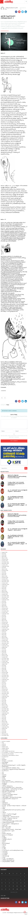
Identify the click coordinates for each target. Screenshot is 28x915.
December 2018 (5, 658)
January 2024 (5, 578)
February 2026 (5, 559)
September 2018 (5, 662)
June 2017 (4, 683)
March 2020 (4, 637)
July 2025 (4, 567)
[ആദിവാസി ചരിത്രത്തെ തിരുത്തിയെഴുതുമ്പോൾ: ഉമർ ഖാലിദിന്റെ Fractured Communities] (2, 477)
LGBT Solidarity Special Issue (8, 751)
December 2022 (5, 595)
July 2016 (4, 699)
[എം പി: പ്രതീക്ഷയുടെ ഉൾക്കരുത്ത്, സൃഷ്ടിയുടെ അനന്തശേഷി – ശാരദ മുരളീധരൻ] (2, 498)
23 (24, 886)
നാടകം (3, 800)
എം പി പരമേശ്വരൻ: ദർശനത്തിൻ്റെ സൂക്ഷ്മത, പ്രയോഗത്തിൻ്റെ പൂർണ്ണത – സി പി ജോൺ (17, 505)
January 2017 (4, 690)
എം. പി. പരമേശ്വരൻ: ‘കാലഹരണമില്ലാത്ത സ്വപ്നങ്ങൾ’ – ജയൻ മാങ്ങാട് (17, 491)
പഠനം (3, 811)
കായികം (4, 779)
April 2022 (4, 605)
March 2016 (4, 704)
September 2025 (5, 566)
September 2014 (5, 727)
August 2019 (4, 647)
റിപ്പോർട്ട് (4, 840)
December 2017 (5, 675)
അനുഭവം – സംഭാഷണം (7, 760)
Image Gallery (5, 749)
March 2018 (4, 671)
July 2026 (4, 553)
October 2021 (4, 612)
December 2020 (5, 625)
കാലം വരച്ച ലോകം (6, 780)
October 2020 (5, 627)
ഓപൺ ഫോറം (5, 770)
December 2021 (5, 611)
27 (13, 889)
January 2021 (4, 623)
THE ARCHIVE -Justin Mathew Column (10, 755)
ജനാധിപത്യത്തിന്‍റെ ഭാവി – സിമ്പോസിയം (12, 787)
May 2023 (4, 588)
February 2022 (5, 608)
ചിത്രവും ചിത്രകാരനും (7, 786)
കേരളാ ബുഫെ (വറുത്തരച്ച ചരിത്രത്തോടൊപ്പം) (12, 781)
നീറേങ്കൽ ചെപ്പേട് (6, 804)
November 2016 (5, 693)
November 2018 (5, 659)
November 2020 (5, 626)
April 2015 (4, 720)
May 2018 (4, 668)
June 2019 (4, 650)
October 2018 (4, 661)
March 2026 (4, 558)
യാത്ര (3, 836)
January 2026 (5, 560)
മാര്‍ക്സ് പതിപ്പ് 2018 (6, 833)
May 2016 (4, 701)
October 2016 (5, 694)
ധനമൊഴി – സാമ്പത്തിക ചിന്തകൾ (9, 794)
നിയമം (3, 801)
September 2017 (5, 679)
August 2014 (4, 728)
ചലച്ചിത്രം (4, 784)
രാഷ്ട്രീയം (4, 837)
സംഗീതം (4, 849)
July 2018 (4, 665)
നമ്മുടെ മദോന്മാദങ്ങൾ (7, 795)
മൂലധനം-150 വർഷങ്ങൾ (7, 835)
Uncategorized (5, 756)
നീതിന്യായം (5, 802)
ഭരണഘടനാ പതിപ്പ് (6, 826)
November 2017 (5, 676)
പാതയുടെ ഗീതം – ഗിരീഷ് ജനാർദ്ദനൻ (10, 816)
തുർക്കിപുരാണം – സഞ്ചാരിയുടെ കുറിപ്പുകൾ (12, 788)
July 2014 (4, 729)
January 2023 (5, 594)
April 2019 (4, 653)
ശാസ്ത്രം (4, 847)
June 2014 (4, 731)
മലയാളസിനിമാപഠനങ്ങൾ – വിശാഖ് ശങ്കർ (11, 829)
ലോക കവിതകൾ (6, 843)
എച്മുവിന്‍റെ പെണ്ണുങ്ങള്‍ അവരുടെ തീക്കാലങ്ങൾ (13, 769)
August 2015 (4, 714)
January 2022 (5, 609)
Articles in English (6, 741)
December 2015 (5, 708)
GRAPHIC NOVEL (5, 748)
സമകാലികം (5, 851)
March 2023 (4, 591)
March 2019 (4, 654)
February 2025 (5, 570)
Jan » (5, 895)
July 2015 (4, 715)
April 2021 (4, 619)
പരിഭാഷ (4, 812)
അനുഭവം (4, 759)
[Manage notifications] (25, 912)
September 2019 (5, 646)
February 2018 (5, 672)
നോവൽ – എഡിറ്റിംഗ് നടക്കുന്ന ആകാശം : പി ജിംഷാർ (14, 805)
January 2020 (5, 640)
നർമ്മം (3, 808)
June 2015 (4, 717)
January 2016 (5, 707)
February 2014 (5, 734)
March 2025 (4, 569)
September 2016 (5, 696)
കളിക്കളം (4, 776)
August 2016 (4, 697)
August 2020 (4, 630)
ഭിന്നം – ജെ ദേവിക (6, 828)
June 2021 (4, 616)
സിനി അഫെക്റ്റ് (5, 856)
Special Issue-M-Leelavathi (8, 753)
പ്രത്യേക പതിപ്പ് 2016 (7, 819)
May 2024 (4, 574)
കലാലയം (4, 774)
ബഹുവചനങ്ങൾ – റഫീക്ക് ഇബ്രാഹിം (10, 823)
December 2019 (5, 641)
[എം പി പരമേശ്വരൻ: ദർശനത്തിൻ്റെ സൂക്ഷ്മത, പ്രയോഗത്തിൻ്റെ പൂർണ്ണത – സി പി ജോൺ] (2, 505)
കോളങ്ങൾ (4, 783)
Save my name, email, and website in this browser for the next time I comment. (14, 436)
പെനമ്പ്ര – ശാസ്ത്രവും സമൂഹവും (9, 818)
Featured (4, 745)
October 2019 (4, 644)
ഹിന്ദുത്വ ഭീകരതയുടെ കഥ (8, 860)
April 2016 (4, 703)
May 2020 (4, 634)
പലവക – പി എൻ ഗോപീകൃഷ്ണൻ (9, 814)
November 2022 (5, 597)
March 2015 (4, 721)
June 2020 (4, 633)
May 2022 (4, 604)
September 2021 (5, 613)
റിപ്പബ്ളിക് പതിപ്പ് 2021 (7, 839)
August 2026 (4, 552)
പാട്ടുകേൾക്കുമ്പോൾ (6, 815)
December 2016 (5, 692)
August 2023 (4, 585)
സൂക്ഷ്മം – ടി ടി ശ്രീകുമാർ (7, 858)
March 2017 (4, 687)
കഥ (3, 772)
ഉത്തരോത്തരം (5, 766)
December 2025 (5, 562)
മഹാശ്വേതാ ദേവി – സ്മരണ (8, 830)
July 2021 (4, 615)
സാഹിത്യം (4, 854)
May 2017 (4, 685)
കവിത (3, 777)
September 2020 (5, 629)
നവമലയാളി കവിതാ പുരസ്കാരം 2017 (10, 798)
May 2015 (4, 718)
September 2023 (5, 584)
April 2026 (4, 556)
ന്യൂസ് (3, 807)
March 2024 (4, 576)
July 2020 (4, 632)
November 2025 (5, 563)
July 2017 (4, 682)
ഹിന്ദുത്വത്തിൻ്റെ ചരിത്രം (8, 861)
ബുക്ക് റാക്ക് (4, 825)
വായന (3, 846)
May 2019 (4, 651)
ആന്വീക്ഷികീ (5, 762)
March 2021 (4, 620)
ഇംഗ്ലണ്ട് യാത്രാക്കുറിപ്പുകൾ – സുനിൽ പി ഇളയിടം (14, 765)
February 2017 (5, 689)
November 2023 (5, 581)
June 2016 (4, 700)
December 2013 (5, 735)
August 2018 (4, 664)
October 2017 (4, 678)
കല (8, 405)
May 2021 (4, 618)
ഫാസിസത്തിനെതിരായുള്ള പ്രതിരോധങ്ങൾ (12, 821)
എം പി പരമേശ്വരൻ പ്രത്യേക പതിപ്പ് (10, 767)
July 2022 (4, 601)
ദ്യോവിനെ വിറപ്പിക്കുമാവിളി (8, 791)
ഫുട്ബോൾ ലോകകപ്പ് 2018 (8, 822)
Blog (3, 742)
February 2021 (5, 622)
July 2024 (4, 571)
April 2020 (4, 636)
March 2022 (4, 606)
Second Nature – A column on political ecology (12, 752)
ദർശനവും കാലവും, (6, 793)
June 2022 (4, 602)
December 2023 (5, 580)
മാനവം (3, 832)
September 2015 (5, 713)
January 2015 (4, 722)
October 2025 (5, 564)
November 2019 (5, 643)
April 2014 (4, 732)
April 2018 (4, 669)
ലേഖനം (4, 842)
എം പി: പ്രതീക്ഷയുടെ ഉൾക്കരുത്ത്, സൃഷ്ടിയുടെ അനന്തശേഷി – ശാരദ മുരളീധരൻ (15, 498)
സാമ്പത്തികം (5, 853)
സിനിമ (3, 857)
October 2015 (4, 711)
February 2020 (5, 639)
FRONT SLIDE (5, 746)
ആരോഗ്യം (4, 763)
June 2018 (4, 666)
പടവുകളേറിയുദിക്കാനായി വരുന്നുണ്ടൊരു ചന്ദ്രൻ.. (13, 809)
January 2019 (4, 657)
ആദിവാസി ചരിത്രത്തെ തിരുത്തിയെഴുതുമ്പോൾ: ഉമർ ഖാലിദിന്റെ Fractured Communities (17, 477)
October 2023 (5, 583)
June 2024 (4, 573)
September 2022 (5, 599)
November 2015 (5, 710)
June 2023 (4, 587)
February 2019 (5, 655)
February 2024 (5, 577)
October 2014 (4, 725)
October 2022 (5, 598)
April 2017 (4, 686)
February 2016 (5, 706)
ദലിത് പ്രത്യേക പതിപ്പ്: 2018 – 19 (9, 790)
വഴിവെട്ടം (4, 844)
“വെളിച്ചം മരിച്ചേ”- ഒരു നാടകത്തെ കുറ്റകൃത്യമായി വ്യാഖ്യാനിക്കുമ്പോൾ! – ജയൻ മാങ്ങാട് (16, 484)
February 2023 (5, 592)
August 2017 (4, 680)
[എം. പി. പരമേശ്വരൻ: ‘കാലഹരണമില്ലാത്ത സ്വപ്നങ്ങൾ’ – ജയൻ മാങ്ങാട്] (2, 491)
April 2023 (4, 590)
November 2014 (5, 724)
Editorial (4, 744)
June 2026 (4, 555)
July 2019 (4, 648)
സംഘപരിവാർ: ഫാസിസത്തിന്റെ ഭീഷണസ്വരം (12, 850)
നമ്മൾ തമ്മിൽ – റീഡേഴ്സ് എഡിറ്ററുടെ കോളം (11, 797)
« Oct (2, 895)
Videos (3, 758)
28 (17, 889)
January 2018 (4, 673)
